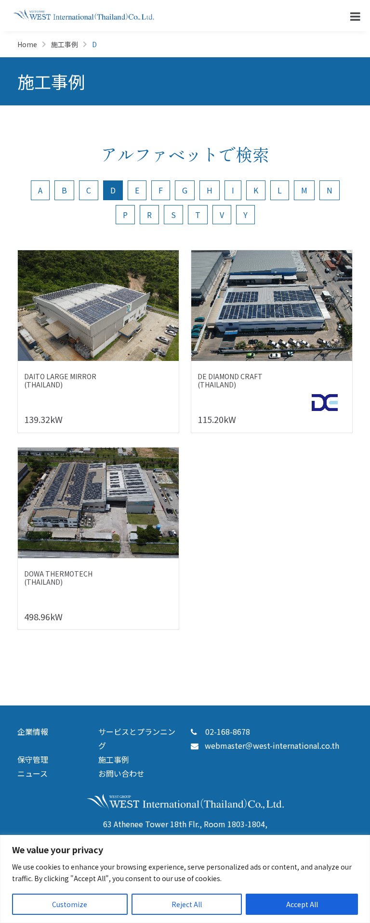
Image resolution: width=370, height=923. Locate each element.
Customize (69, 904)
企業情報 (32, 731)
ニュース (32, 773)
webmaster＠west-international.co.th (272, 745)
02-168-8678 (226, 731)
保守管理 (32, 759)
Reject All (187, 904)
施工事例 (64, 44)
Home (27, 44)
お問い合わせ (121, 773)
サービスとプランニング (136, 738)
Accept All (302, 904)
